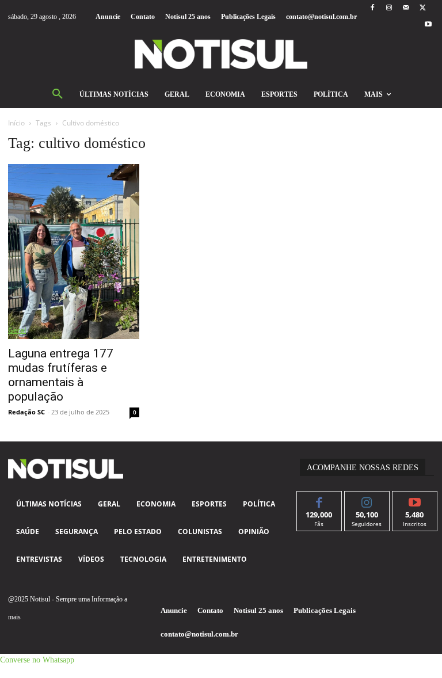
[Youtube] (428, 25)
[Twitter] (422, 8)
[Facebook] (372, 8)
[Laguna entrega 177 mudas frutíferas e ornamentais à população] (73, 251)
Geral (17, 330)
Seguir (367, 500)
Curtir (319, 500)
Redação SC (26, 411)
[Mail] (406, 8)
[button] (57, 94)
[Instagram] (388, 8)
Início (16, 123)
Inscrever (415, 500)
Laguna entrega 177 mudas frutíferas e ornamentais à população (60, 374)
